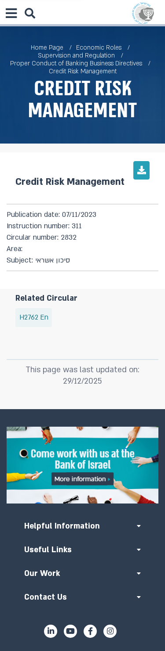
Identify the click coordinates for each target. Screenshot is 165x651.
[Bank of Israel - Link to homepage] (143, 13)
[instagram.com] (110, 631)
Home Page (47, 47)
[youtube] (70, 631)
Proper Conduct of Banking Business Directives (76, 63)
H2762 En (33, 317)
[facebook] (90, 631)
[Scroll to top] (83, 409)
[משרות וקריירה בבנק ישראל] (82, 465)
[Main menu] (11, 13)
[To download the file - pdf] (141, 170)
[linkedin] (50, 631)
